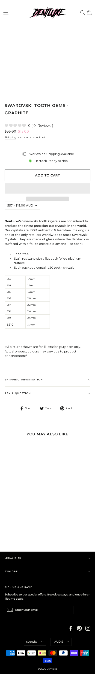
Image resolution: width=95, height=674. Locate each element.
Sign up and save (18, 587)
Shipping (10, 137)
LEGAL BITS (13, 558)
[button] (47, 188)
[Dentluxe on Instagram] (87, 628)
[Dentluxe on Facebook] (70, 628)
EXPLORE (11, 571)
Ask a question (18, 393)
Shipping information (24, 379)
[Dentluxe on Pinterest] (79, 628)
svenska (31, 641)
